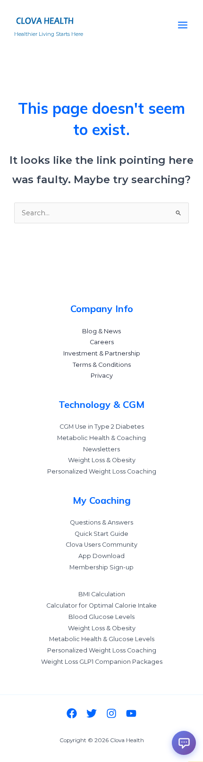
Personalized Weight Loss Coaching (101, 471)
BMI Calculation (101, 594)
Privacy (102, 375)
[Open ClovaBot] (184, 743)
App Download (101, 555)
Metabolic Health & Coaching (101, 437)
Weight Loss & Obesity (101, 460)
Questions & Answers (101, 522)
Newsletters (101, 449)
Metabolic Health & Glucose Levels (101, 639)
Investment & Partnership (101, 353)
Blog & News (101, 331)
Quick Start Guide (101, 533)
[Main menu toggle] (183, 25)
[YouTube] (131, 713)
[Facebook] (72, 713)
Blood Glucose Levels (101, 616)
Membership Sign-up (101, 567)
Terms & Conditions (102, 364)
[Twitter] (91, 713)
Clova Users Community (101, 544)
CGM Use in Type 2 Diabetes (101, 426)
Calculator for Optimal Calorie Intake (101, 605)
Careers (102, 342)
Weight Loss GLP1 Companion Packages (101, 661)
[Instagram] (111, 713)
